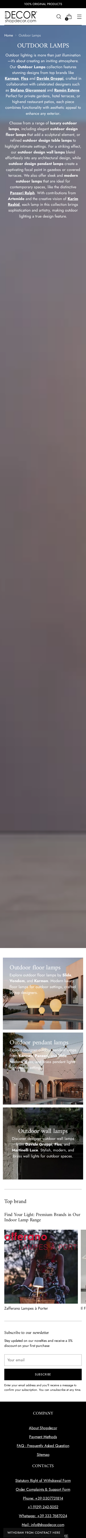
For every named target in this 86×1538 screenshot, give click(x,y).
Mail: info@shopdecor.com (43, 1524)
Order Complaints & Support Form (43, 1489)
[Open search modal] (59, 17)
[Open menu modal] (79, 17)
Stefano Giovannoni (28, 90)
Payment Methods (43, 1437)
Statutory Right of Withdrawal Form (43, 1480)
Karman (12, 78)
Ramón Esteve (66, 90)
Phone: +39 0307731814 (43, 1498)
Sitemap (43, 1454)
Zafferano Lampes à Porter (26, 1308)
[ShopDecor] (21, 16)
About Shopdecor (43, 1428)
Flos (24, 78)
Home (8, 35)
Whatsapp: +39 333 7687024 (43, 1516)
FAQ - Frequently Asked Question (43, 1445)
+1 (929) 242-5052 (43, 1507)
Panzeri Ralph (22, 193)
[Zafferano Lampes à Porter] (41, 1267)
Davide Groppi (50, 78)
